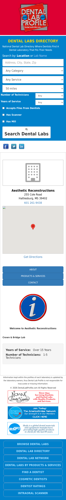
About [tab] (33, 269)
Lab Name (40, 55)
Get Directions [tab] (33, 257)
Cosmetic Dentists (33, 479)
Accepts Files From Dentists (23, 108)
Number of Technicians (15, 95)
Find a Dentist (33, 472)
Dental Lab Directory (33, 451)
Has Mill (11, 121)
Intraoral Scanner (33, 493)
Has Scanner (14, 115)
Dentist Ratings (33, 486)
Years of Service (11, 101)
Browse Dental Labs (33, 444)
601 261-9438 (33, 202)
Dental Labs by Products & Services (33, 465)
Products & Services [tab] (33, 276)
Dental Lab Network (33, 458)
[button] (33, 227)
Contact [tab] (33, 282)
